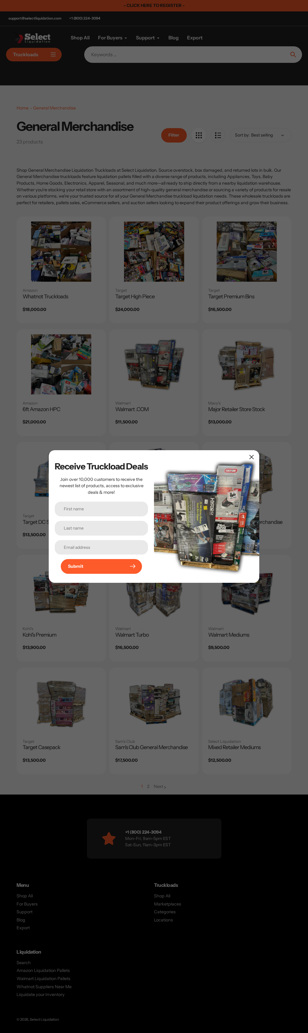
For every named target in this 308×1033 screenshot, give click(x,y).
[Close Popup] (251, 457)
